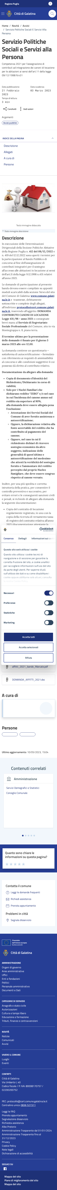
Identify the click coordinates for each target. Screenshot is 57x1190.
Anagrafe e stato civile (14, 1005)
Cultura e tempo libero (14, 1013)
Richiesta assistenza (13, 1123)
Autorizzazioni (9, 1009)
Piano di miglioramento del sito (21, 1180)
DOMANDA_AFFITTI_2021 (28, 679)
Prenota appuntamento (14, 1115)
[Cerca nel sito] (52, 13)
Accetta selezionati (28, 647)
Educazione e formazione (15, 1017)
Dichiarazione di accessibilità (17, 1153)
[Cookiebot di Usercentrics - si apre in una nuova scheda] (40, 530)
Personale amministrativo (16, 986)
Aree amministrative (13, 971)
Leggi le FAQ (8, 1111)
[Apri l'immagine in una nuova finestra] (28, 198)
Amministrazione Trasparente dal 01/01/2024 (27, 1130)
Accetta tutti (28, 637)
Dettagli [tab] (22, 538)
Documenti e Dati (11, 990)
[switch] (48, 602)
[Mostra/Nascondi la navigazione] (3, 14)
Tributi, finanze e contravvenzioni (20, 1021)
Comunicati (8, 1040)
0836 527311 (28, 1105)
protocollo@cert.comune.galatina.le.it (27, 1101)
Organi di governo (11, 967)
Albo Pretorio (9, 1127)
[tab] (23, 835)
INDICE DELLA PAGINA (13, 138)
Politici (5, 982)
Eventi (5, 1063)
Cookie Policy (9, 1146)
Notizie (6, 1036)
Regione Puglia (12, 3)
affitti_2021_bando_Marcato (30, 666)
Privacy (6, 1142)
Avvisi (5, 1044)
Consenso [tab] (9, 538)
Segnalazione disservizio (15, 1119)
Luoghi (5, 1059)
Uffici (4, 975)
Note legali (7, 1149)
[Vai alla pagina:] (10, 734)
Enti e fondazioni (11, 979)
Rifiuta (28, 657)
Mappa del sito (12, 1176)
